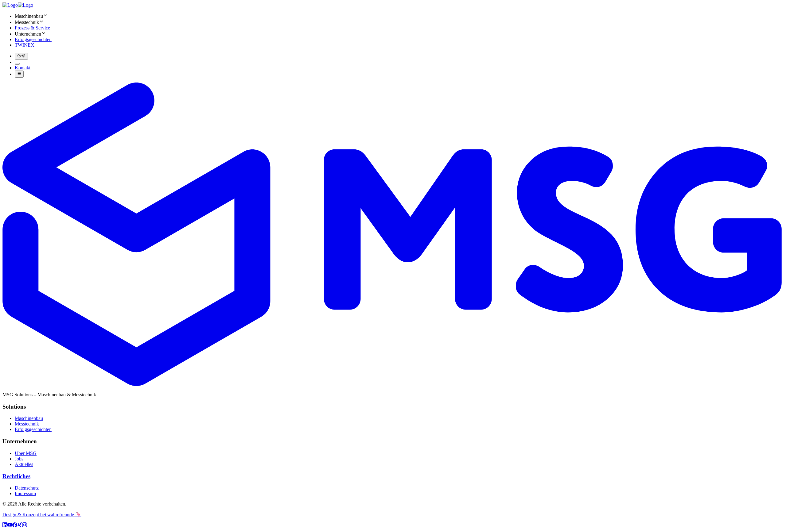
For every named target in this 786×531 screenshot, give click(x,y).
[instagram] (24, 525)
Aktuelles (24, 464)
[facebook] (14, 525)
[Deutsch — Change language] (17, 64)
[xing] (19, 525)
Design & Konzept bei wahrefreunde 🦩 (41, 514)
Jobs (19, 458)
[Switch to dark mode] (21, 56)
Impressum (25, 493)
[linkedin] (4, 525)
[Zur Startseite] (17, 5)
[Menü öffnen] (19, 74)
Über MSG (26, 453)
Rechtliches (16, 476)
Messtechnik (27, 423)
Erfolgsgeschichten (33, 429)
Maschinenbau (29, 418)
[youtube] (9, 525)
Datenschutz (27, 488)
